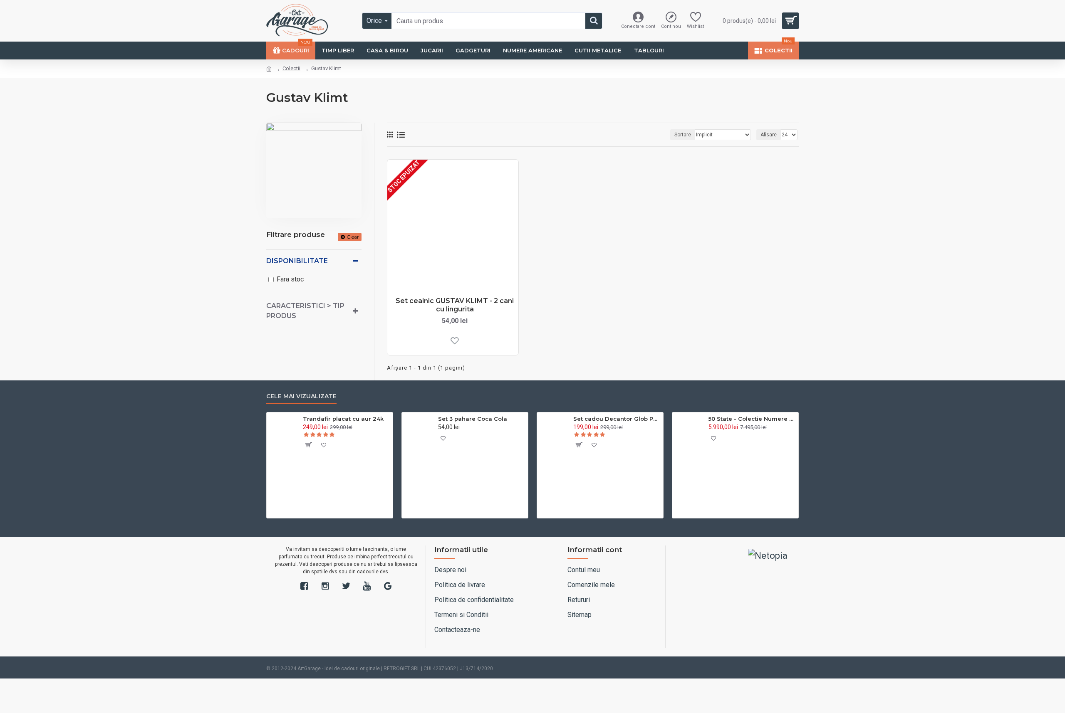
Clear (353, 237)
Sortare (682, 135)
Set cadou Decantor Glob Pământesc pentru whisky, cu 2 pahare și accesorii (616, 418)
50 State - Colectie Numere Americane (751, 418)
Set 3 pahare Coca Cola (472, 418)
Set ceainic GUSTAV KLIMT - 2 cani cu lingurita (455, 305)
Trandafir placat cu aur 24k (343, 418)
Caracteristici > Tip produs (305, 311)
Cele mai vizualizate (301, 396)
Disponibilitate (297, 261)
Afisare (768, 135)
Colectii (291, 68)
